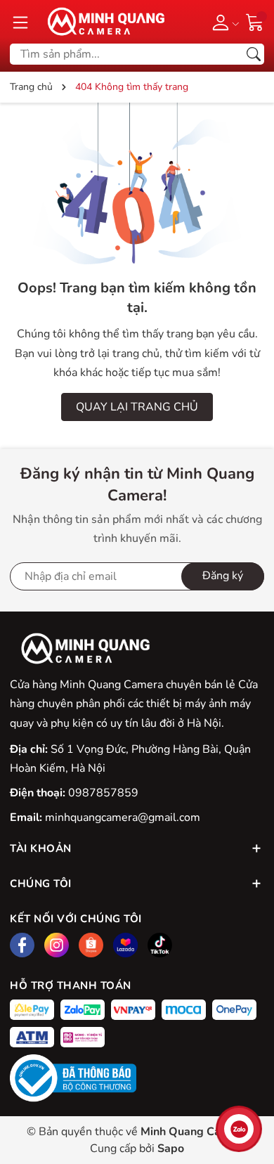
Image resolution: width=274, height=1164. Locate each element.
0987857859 (103, 793)
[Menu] (20, 21)
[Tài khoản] (223, 21)
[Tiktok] (160, 945)
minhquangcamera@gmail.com (122, 817)
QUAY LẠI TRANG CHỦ (137, 407)
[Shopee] (91, 945)
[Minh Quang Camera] (101, 22)
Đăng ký (222, 575)
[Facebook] (22, 945)
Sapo (170, 1148)
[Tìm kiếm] (253, 54)
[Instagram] (56, 945)
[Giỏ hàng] (255, 21)
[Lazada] (125, 945)
